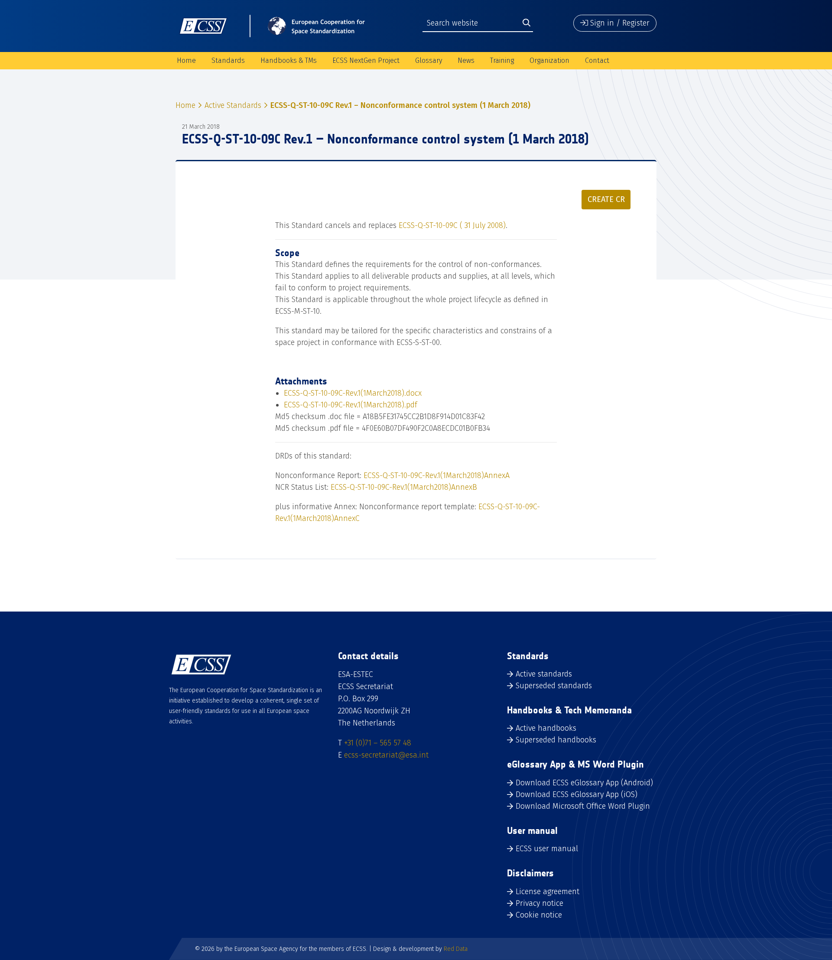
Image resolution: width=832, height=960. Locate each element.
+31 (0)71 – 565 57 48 (377, 743)
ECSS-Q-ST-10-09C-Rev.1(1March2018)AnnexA (437, 475)
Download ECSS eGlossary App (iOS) (576, 794)
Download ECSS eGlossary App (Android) (584, 783)
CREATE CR (606, 199)
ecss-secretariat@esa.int (386, 755)
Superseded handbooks (556, 740)
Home (186, 60)
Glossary (428, 60)
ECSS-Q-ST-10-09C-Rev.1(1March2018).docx (353, 393)
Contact (597, 60)
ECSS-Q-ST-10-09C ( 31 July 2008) (452, 225)
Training (502, 60)
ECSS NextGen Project (366, 60)
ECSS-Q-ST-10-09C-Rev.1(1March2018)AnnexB (404, 487)
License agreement (547, 891)
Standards (228, 60)
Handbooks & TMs (288, 60)
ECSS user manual (547, 848)
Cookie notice (539, 915)
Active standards (544, 674)
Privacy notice (539, 903)
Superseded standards (554, 685)
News (466, 60)
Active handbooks (546, 728)
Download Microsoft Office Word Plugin (583, 806)
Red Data (456, 949)
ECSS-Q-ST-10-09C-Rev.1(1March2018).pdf (350, 405)
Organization (549, 60)
